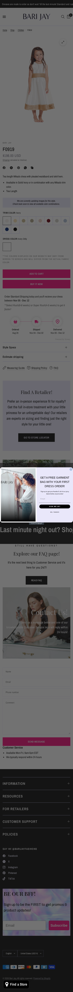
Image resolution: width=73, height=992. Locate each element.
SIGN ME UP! (54, 506)
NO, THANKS (54, 512)
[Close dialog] (71, 469)
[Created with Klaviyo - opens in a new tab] (36, 523)
